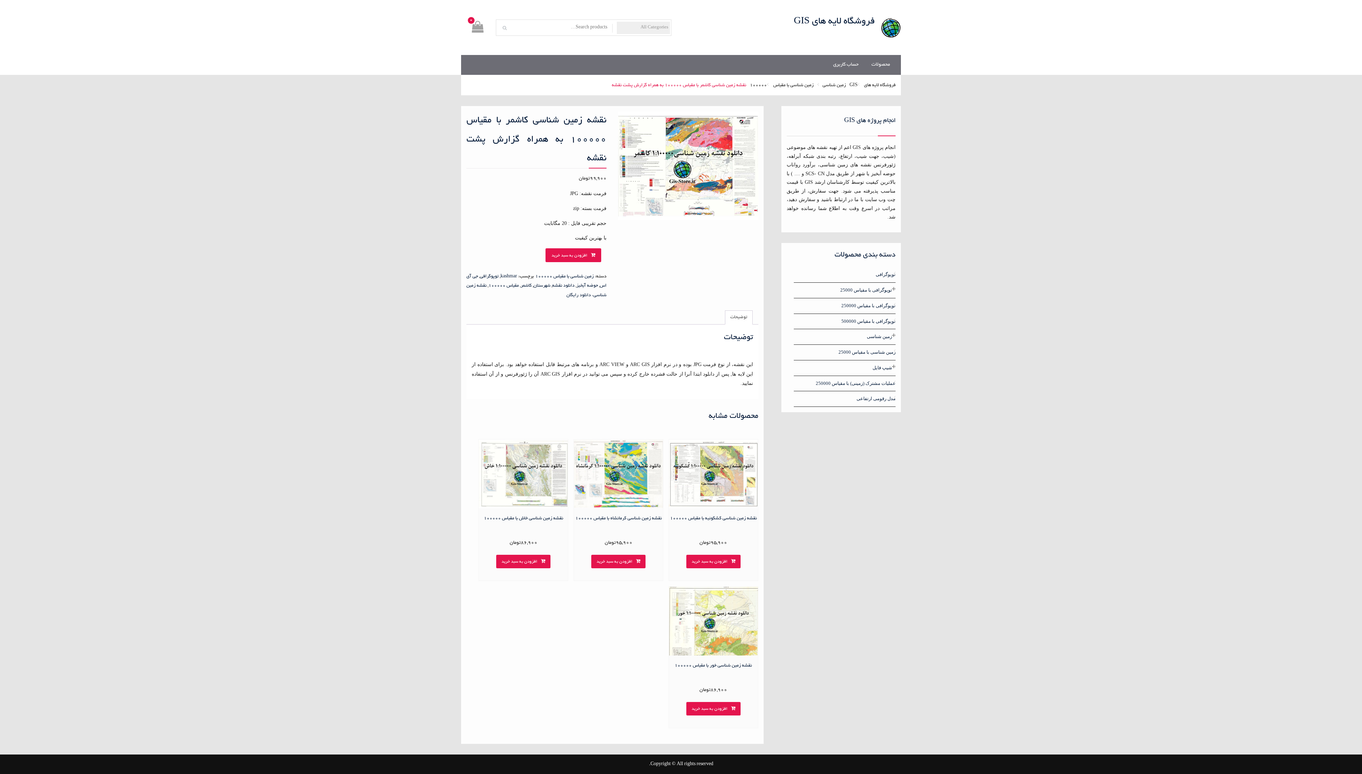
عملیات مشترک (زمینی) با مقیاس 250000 (856, 383)
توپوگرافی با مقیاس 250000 (868, 305)
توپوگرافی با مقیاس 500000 (868, 321)
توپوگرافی (489, 276)
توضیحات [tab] (738, 317)
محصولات (880, 64)
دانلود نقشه (563, 285)
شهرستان (541, 285)
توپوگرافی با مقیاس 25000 (866, 290)
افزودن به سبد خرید (569, 255)
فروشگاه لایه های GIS (834, 22)
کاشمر (526, 285)
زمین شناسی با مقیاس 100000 (782, 85)
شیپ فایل (882, 367)
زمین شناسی (834, 85)
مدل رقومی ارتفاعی (876, 398)
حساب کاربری (846, 64)
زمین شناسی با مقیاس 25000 (867, 352)
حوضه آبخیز (587, 285)
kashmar (508, 276)
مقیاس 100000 (503, 285)
